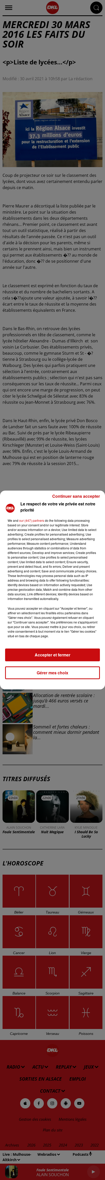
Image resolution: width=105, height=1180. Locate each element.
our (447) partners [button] (31, 520)
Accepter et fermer (52, 655)
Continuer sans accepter (76, 496)
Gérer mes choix (52, 673)
